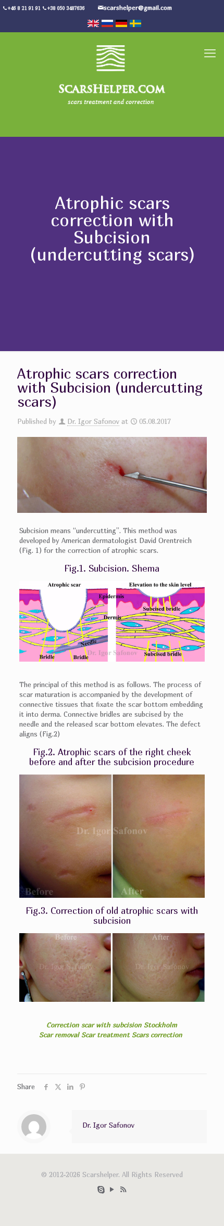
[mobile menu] (210, 53)
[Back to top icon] (210, 1211)
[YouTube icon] (112, 1189)
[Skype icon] (101, 1189)
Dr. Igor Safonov (93, 421)
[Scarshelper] (112, 73)
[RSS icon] (123, 1189)
